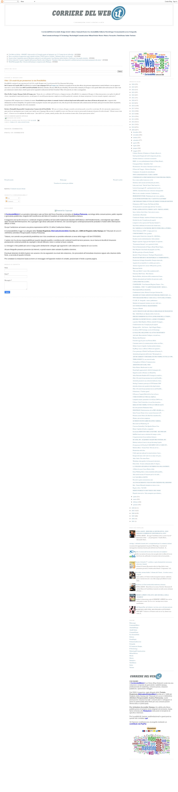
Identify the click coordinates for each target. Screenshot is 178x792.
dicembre (136, 132)
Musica (131, 658)
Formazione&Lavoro (135, 642)
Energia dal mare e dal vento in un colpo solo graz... (147, 456)
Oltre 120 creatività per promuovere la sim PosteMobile (25, 80)
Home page (63, 180)
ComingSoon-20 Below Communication (144, 362)
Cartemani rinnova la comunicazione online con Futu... (148, 343)
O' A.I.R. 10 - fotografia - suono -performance (145, 300)
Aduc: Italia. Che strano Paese (141, 458)
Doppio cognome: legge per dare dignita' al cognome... (148, 241)
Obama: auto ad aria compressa (141, 418)
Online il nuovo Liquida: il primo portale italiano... (147, 346)
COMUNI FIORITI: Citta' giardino (142, 233)
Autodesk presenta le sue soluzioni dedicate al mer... (147, 381)
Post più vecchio (117, 180)
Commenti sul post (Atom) (18, 189)
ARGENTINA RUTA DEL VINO (141, 365)
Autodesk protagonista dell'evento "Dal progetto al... (147, 354)
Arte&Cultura (133, 630)
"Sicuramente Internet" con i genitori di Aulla (145, 244)
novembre (136, 135)
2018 (133, 106)
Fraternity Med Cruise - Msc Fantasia (143, 274)
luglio (135, 145)
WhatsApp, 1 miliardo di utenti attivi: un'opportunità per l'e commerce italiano (150, 543)
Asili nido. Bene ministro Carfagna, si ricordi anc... (147, 335)
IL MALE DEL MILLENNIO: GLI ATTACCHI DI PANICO (149, 332)
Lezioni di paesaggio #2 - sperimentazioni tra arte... (147, 188)
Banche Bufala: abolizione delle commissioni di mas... (148, 276)
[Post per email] (38, 120)
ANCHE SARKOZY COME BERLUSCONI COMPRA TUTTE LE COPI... (153, 357)
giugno (135, 148)
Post (8, 198)
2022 (133, 95)
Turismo (131, 667)
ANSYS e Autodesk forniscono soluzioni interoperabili (148, 191)
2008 (133, 508)
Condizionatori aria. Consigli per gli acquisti (145, 324)
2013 (133, 119)
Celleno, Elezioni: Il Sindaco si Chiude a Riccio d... (147, 153)
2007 (133, 510)
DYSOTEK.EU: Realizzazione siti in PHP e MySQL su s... (149, 410)
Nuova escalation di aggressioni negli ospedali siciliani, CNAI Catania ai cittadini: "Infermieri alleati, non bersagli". (41, 56)
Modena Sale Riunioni (139, 338)
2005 (133, 516)
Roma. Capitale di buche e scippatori (143, 429)
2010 (133, 127)
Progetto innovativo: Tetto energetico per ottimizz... (147, 493)
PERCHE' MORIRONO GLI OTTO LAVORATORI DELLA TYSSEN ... (152, 316)
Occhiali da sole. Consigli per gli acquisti (144, 220)
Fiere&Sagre (132, 639)
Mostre (131, 656)
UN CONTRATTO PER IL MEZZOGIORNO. (145, 306)
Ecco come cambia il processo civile (143, 180)
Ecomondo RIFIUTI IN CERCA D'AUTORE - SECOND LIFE (149, 432)
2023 (133, 92)
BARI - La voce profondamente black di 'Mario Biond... (148, 161)
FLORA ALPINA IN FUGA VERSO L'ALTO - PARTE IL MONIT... (151, 209)
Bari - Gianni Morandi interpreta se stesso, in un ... (147, 485)
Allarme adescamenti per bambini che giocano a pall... (148, 279)
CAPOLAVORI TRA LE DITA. (141, 282)
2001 (133, 521)
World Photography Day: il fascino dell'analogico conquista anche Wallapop (30, 62)
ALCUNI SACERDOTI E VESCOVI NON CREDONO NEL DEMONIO (152, 482)
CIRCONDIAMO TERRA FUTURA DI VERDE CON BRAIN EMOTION (153, 201)
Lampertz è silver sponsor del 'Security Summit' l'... (147, 223)
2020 (133, 100)
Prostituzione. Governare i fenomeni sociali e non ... (147, 166)
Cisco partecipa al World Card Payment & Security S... (148, 351)
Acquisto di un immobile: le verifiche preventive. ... (147, 263)
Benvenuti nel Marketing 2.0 (141, 423)
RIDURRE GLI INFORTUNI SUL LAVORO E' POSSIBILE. (149, 319)
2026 (133, 84)
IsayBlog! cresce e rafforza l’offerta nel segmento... (147, 349)
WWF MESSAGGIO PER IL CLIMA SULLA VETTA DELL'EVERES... (152, 298)
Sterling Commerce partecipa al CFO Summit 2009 (147, 383)
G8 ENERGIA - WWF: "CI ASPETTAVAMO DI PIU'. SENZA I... (150, 287)
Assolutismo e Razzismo (139, 215)
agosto (135, 143)
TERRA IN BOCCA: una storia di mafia (144, 359)
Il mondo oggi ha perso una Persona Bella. (144, 340)
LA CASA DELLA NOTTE (140, 477)
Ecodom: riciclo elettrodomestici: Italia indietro (146, 239)
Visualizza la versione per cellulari (63, 183)
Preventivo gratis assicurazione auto (143, 480)
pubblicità (13, 122)
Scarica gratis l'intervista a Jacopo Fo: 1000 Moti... (147, 236)
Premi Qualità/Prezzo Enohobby (142, 290)
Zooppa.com (54, 85)
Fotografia (132, 644)
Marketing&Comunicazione (137, 651)
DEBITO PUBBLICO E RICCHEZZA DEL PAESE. (147, 490)
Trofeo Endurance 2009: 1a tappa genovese (145, 231)
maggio (135, 151)
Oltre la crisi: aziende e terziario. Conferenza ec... (146, 193)
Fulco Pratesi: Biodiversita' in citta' (142, 367)
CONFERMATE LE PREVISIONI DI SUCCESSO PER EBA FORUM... (152, 177)
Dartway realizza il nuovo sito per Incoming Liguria (147, 442)
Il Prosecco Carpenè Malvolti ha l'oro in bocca (146, 394)
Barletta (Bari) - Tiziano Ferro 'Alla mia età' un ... (146, 448)
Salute (131, 665)
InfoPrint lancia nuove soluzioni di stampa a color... (147, 434)
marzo (135, 499)
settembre (136, 140)
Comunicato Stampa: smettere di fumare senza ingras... (148, 217)
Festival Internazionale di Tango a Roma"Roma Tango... (148, 247)
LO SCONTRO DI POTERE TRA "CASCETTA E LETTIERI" (149, 199)
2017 (133, 108)
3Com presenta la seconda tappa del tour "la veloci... (147, 207)
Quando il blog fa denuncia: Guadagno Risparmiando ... (148, 255)
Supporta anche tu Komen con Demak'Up (144, 373)
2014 (133, 116)
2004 (133, 519)
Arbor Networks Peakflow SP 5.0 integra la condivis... (147, 375)
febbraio (135, 502)
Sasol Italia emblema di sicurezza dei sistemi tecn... (147, 225)
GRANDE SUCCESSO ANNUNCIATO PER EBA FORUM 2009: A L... (152, 295)
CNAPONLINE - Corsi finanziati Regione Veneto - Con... (148, 284)
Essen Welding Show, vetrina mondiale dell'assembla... (148, 472)
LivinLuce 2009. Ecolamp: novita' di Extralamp (146, 330)
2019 (133, 103)
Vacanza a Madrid (138, 308)
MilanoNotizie (133, 653)
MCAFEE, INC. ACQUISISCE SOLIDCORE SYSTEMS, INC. (149, 440)
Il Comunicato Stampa (135, 646)
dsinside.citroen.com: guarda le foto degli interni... (147, 386)
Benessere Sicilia (137, 268)
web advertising (23, 122)
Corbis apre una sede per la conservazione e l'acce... (147, 453)
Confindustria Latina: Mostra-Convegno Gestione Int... (148, 292)
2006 (133, 513)
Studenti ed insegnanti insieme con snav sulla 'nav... (147, 303)
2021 (133, 98)
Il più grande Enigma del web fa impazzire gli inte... (147, 156)
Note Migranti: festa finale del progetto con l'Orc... (147, 249)
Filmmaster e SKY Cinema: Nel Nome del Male (146, 204)
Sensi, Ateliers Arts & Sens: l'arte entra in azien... (146, 212)
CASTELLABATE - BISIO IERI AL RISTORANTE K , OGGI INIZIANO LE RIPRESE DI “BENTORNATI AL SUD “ (151, 532)
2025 (133, 87)
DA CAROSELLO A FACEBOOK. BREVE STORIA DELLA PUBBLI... (152, 228)
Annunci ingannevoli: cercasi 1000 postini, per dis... (147, 266)
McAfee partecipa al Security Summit (143, 252)
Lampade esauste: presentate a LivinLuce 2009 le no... (148, 399)
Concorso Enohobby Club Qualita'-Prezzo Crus (146, 426)
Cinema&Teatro (133, 632)
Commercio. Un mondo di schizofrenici (144, 172)
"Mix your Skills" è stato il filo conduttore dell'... (146, 271)
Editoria (131, 637)
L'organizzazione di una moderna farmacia (144, 437)
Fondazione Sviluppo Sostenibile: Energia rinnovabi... (148, 260)
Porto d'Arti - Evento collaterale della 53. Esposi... (146, 464)
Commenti (10, 201)
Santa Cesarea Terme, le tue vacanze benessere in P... (147, 413)
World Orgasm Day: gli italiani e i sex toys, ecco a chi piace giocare (153, 607)
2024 (133, 90)
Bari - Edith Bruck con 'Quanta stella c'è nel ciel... (146, 314)
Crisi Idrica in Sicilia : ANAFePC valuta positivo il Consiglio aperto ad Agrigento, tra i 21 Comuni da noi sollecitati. (41, 54)
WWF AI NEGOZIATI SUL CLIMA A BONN (145, 174)
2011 (133, 124)
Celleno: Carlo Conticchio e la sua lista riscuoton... (147, 402)
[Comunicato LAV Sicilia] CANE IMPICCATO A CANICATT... (150, 445)
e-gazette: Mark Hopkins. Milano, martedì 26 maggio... (148, 322)
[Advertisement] (89, 43)
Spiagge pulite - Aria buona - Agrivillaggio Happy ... (147, 327)
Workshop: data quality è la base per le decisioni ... (147, 461)
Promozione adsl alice (139, 450)
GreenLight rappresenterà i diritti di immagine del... (147, 370)
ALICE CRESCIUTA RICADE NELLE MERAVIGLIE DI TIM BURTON (153, 311)
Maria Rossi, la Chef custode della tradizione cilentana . (150, 584)
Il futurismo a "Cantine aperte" (141, 391)
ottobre (135, 137)
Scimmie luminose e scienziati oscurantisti (144, 158)
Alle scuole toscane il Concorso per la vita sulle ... (146, 474)
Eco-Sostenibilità (134, 634)
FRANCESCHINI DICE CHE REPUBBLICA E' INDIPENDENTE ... (151, 257)
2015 (133, 114)
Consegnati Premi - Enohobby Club (143, 164)
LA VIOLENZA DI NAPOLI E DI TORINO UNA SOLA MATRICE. (151, 466)
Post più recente (9, 180)
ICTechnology (133, 649)
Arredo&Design (133, 627)
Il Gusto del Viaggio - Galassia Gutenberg (144, 169)
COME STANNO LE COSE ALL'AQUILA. (144, 397)
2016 (133, 111)
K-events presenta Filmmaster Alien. (143, 407)
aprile (135, 496)
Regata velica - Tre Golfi (139, 488)
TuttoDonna (132, 663)
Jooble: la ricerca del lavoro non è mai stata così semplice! (151, 552)
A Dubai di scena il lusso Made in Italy (143, 469)
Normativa (132, 660)
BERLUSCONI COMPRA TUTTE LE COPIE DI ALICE (148, 405)
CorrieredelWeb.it (134, 625)
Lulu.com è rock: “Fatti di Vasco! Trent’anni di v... (147, 185)
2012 (133, 122)
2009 (133, 130)
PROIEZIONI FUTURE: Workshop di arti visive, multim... (149, 196)
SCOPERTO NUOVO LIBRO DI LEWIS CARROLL (147, 421)
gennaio (135, 505)
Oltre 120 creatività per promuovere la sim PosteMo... (147, 378)
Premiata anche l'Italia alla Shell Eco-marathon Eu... (147, 415)
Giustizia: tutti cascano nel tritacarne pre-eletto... (146, 183)
